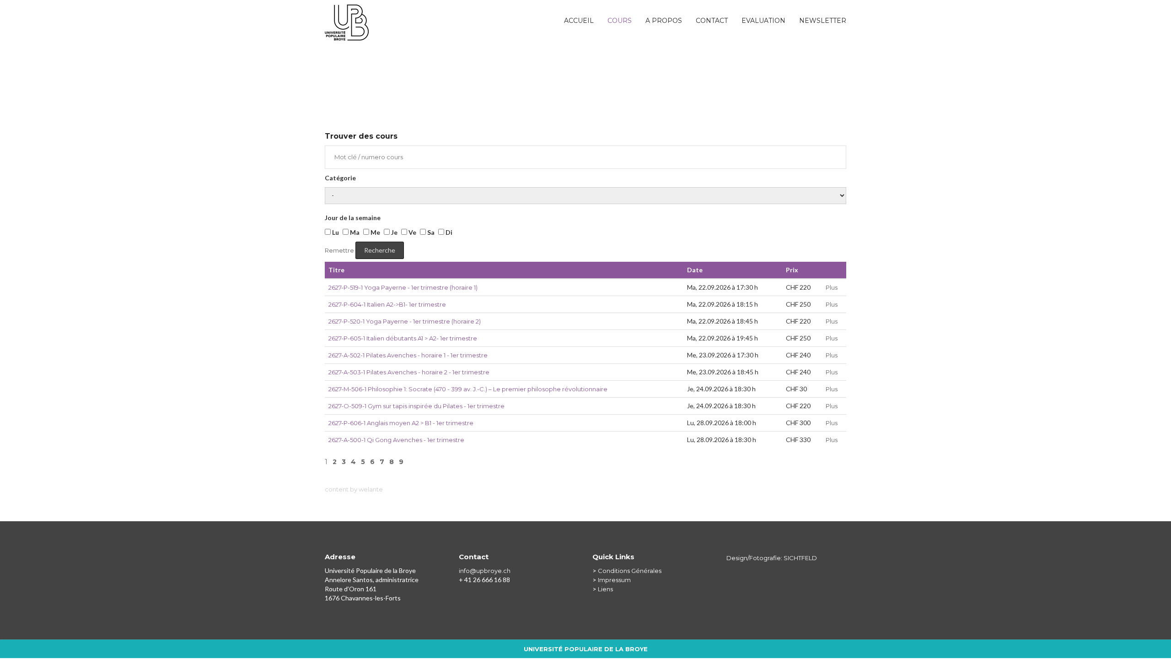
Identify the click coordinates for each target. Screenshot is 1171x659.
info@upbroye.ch (484, 570)
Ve (411, 232)
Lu (335, 232)
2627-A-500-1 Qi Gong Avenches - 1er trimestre (396, 439)
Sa (430, 232)
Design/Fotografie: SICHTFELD (771, 558)
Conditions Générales (629, 570)
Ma (354, 232)
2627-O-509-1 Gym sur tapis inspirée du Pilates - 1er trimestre (416, 406)
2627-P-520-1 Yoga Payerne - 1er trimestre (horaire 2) (404, 321)
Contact (712, 20)
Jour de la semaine (353, 217)
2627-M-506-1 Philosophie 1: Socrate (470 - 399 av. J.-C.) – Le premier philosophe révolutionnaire (467, 389)
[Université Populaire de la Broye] (347, 16)
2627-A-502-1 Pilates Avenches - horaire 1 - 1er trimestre (408, 355)
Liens (605, 589)
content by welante (354, 489)
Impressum (614, 579)
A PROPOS (663, 20)
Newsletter (822, 20)
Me (374, 232)
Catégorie (340, 178)
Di (448, 232)
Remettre (339, 250)
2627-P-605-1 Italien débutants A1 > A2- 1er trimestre (402, 338)
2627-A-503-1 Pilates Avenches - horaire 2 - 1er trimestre (408, 372)
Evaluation (763, 20)
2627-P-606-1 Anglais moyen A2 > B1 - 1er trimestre (400, 423)
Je (393, 232)
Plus (832, 287)
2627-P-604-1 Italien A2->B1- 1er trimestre (387, 304)
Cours (619, 20)
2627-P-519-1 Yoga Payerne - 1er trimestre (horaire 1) (403, 287)
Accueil (579, 20)
